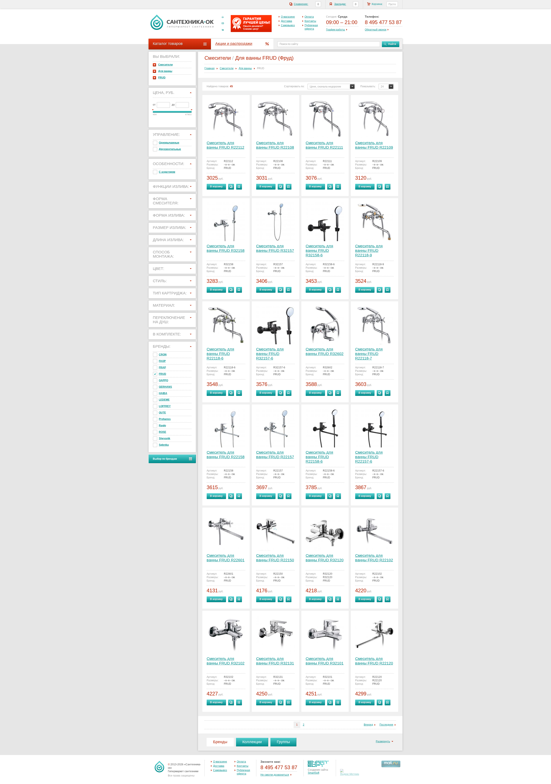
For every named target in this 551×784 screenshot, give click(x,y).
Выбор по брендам (165, 458)
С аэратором (167, 171)
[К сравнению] (231, 187)
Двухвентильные (170, 149)
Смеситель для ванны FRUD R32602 (325, 351)
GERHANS (165, 386)
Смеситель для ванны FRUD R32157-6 (270, 353)
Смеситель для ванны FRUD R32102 (226, 661)
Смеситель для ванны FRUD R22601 (226, 557)
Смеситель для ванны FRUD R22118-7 (369, 353)
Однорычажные (169, 142)
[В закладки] (239, 187)
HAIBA (163, 393)
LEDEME (164, 399)
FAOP (162, 361)
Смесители (165, 64)
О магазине (288, 16)
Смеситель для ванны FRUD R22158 (226, 454)
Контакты (310, 21)
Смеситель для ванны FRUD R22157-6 (369, 457)
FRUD (162, 77)
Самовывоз (288, 25)
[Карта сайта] (223, 30)
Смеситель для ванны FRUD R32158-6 (319, 250)
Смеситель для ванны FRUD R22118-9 (369, 250)
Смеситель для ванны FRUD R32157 (275, 248)
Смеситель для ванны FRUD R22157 (275, 454)
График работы (335, 29)
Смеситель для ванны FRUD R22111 (324, 145)
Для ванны (165, 71)
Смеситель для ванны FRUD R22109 (374, 145)
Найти (392, 44)
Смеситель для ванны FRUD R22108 (275, 145)
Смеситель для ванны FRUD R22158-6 (319, 457)
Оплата (309, 16)
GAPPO (163, 380)
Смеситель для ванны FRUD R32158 (226, 248)
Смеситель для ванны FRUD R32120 (325, 557)
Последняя (386, 724)
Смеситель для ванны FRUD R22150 (275, 557)
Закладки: (340, 4)
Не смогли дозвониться (274, 774)
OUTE (162, 412)
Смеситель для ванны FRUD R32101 (325, 661)
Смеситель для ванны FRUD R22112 (225, 145)
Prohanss (165, 419)
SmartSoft (313, 772)
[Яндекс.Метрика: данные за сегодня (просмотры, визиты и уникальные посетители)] (350, 772)
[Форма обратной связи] (223, 23)
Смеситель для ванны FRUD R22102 (374, 557)
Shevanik (164, 438)
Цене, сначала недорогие (325, 86)
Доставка (286, 21)
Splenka (164, 444)
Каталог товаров (168, 43)
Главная (209, 68)
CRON (163, 354)
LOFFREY (165, 406)
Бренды (220, 742)
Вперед (368, 724)
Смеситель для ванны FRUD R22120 (374, 661)
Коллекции (252, 742)
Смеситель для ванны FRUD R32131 (275, 661)
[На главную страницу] (182, 22)
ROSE (162, 431)
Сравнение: (301, 4)
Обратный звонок (375, 29)
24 (382, 86)
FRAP (162, 367)
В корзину (216, 186)
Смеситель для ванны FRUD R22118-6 (220, 353)
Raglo (162, 425)
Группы (283, 742)
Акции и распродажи (233, 43)
